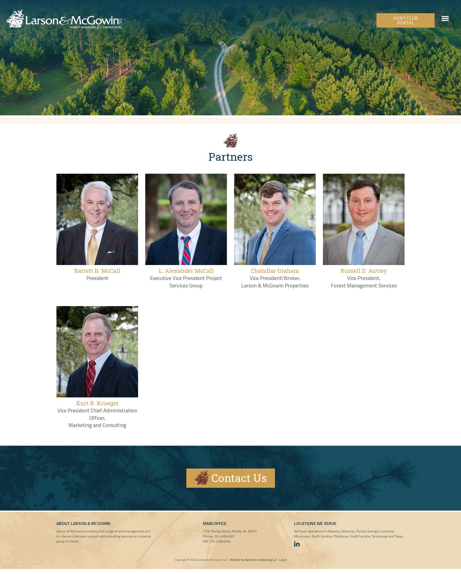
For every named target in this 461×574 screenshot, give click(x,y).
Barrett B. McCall (97, 271)
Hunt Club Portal (405, 20)
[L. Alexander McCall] (186, 263)
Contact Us (238, 478)
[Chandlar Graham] (275, 263)
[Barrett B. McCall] (97, 263)
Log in (283, 559)
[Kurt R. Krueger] (97, 395)
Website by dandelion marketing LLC (253, 559)
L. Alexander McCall (186, 271)
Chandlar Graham (275, 271)
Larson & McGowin (64, 19)
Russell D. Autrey (363, 271)
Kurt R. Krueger (97, 403)
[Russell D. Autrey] (364, 263)
